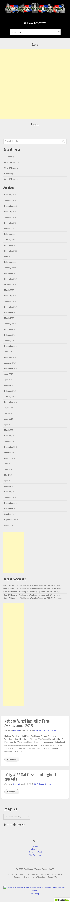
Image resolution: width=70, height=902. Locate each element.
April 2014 (8, 424)
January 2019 (10, 301)
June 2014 (8, 419)
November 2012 (11, 508)
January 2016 (10, 363)
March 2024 (9, 229)
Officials (53, 730)
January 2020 (10, 268)
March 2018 (9, 318)
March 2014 (9, 430)
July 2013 (8, 464)
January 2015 (10, 397)
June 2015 (8, 374)
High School (39, 784)
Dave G (16, 730)
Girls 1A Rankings (54, 585)
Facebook (28, 18)
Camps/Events (37, 874)
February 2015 (10, 391)
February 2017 (10, 335)
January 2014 (10, 441)
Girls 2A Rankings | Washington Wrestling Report (23, 585)
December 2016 (11, 346)
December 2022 (11, 245)
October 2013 (10, 453)
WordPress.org (35, 855)
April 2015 (8, 380)
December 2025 (11, 206)
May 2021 (8, 256)
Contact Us (52, 877)
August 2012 (9, 525)
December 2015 (11, 369)
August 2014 (9, 408)
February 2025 (10, 212)
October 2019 (10, 284)
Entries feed (35, 849)
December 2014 (11, 402)
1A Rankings (9, 157)
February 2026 (10, 195)
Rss (42, 18)
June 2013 (8, 469)
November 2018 (11, 313)
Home (10, 874)
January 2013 (10, 497)
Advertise (26, 877)
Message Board (22, 874)
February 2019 (10, 296)
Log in (35, 846)
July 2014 (8, 413)
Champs (16, 877)
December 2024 (11, 223)
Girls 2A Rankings (11, 162)
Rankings (49, 874)
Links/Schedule (39, 877)
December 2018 (11, 307)
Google (33, 18)
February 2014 (10, 436)
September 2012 (11, 520)
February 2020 (10, 262)
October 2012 (10, 514)
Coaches (38, 730)
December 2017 (11, 329)
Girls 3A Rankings (11, 179)
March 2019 (9, 290)
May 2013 (8, 475)
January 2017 (10, 340)
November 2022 (11, 251)
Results (48, 784)
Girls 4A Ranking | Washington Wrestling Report (23, 592)
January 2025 (10, 217)
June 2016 (8, 352)
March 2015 (9, 385)
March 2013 (9, 486)
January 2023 (10, 240)
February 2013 (10, 492)
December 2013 (11, 447)
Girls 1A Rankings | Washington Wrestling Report (23, 598)
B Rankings (9, 173)
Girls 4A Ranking (11, 168)
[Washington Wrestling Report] (35, 13)
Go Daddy (35, 893)
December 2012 (11, 503)
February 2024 (10, 234)
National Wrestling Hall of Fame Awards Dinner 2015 (27, 723)
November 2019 (11, 279)
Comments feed (35, 852)
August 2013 (9, 458)
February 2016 (10, 357)
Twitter (37, 18)
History (46, 730)
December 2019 (11, 273)
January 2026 (10, 200)
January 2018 (10, 324)
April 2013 (8, 481)
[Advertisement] (35, 84)
